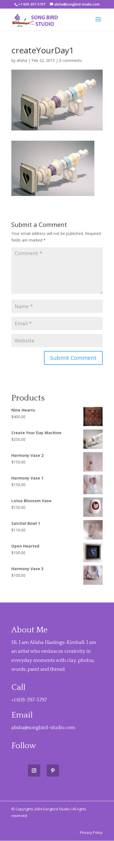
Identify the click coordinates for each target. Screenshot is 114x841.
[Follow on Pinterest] (53, 770)
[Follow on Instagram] (34, 770)
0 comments (70, 60)
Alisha (22, 60)
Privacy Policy (91, 832)
